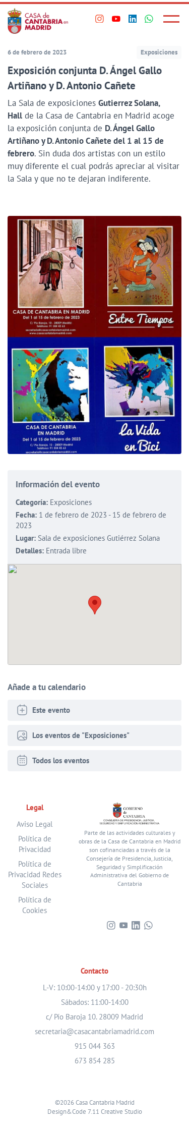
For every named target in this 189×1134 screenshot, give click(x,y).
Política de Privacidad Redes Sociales (34, 874)
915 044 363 (95, 1046)
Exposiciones (159, 52)
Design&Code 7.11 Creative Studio (94, 1111)
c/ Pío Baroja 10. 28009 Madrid (94, 1017)
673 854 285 (95, 1060)
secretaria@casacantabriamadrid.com (94, 1031)
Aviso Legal (34, 824)
